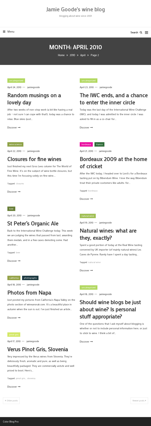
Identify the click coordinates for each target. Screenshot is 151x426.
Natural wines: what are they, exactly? (108, 234)
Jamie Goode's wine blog (75, 9)
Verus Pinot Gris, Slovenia (37, 349)
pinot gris (13, 334)
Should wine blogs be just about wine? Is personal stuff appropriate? (110, 309)
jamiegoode (33, 87)
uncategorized (16, 80)
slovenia (31, 378)
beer (11, 208)
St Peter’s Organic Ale (32, 223)
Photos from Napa (29, 292)
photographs (30, 277)
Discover (12, 127)
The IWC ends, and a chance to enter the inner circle (114, 98)
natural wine (88, 215)
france (99, 144)
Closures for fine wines (34, 158)
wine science (15, 144)
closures (20, 183)
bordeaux (86, 144)
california (14, 277)
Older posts (12, 400)
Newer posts (138, 400)
